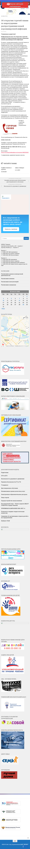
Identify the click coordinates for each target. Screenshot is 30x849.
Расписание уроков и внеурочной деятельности (12, 274)
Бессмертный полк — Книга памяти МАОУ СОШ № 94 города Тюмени (15, 504)
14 (19, 300)
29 (23, 304)
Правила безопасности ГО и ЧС (11, 482)
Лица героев (5, 497)
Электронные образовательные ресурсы (14, 494)
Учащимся (4, 485)
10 (3, 300)
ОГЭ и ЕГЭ (4, 475)
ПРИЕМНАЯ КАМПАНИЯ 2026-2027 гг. (13, 508)
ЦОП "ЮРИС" (24, 844)
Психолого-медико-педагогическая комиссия (12, 512)
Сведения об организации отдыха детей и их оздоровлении (14, 516)
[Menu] (28, 3)
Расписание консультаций (9, 281)
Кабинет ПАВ (5, 521)
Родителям (4, 472)
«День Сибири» (19, 167)
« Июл (3, 308)
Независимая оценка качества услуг (13, 491)
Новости (4, 16)
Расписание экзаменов (8, 285)
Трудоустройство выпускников (11, 500)
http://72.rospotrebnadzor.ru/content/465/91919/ (15, 152)
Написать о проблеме (11, 229)
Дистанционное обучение (9, 488)
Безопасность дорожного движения (12, 479)
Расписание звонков (7, 278)
